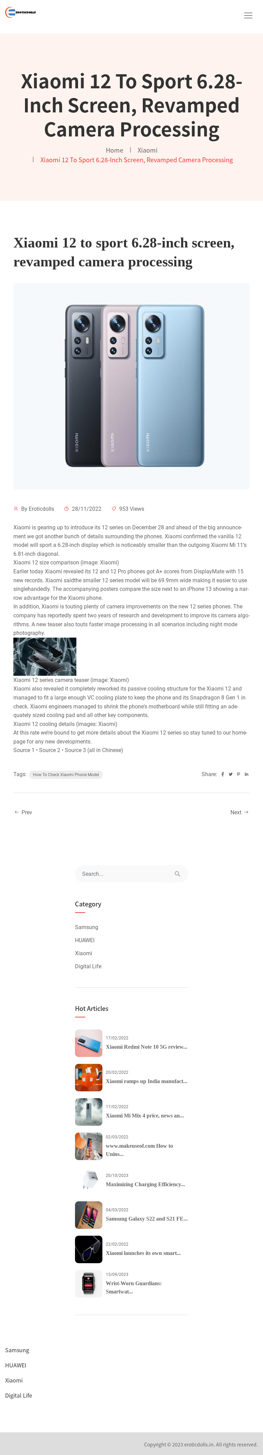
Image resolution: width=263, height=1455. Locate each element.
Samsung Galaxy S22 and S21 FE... (147, 1219)
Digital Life (88, 966)
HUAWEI (85, 940)
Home (114, 149)
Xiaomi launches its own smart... (143, 1253)
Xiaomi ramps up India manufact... (146, 1081)
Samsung (86, 927)
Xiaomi (148, 149)
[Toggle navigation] (248, 15)
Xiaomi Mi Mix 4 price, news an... (145, 1115)
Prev (26, 812)
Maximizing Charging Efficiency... (145, 1184)
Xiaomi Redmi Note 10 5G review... (146, 1047)
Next (236, 812)
